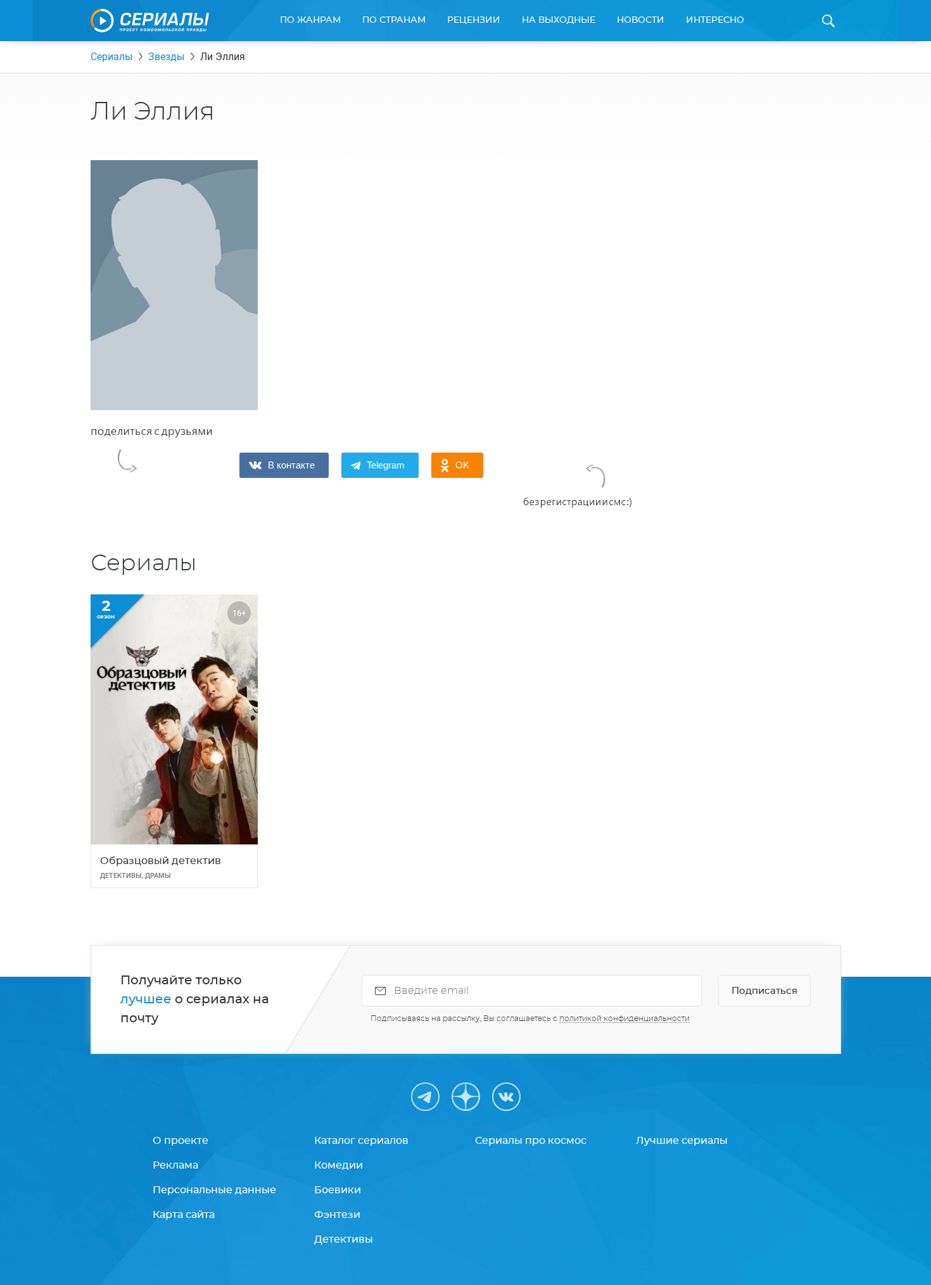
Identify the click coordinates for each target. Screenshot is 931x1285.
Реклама (175, 1165)
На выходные (558, 20)
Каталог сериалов (361, 1141)
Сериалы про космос (530, 1141)
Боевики (337, 1190)
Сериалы (111, 57)
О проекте (180, 1141)
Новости (640, 20)
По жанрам (310, 20)
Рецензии (473, 20)
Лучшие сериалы (682, 1141)
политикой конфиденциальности (624, 1018)
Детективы (343, 1239)
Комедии (338, 1165)
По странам (394, 20)
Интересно (715, 20)
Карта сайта (184, 1215)
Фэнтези (337, 1215)
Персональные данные (214, 1190)
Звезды (166, 57)
